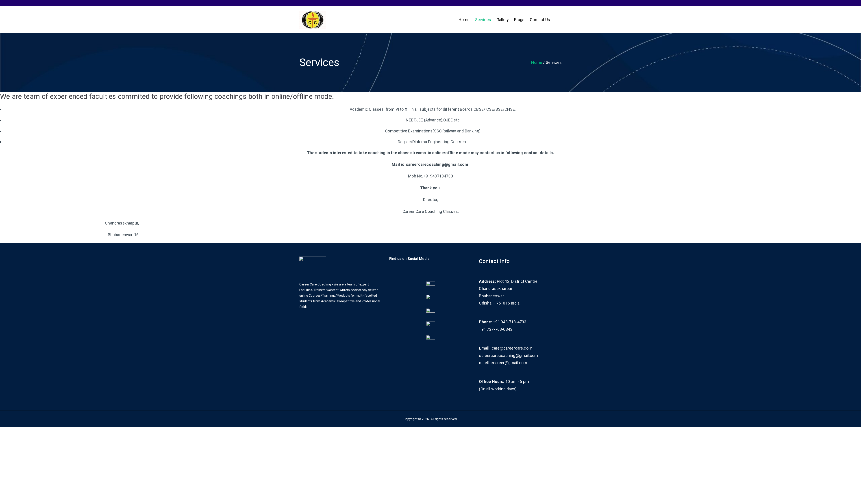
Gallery (502, 19)
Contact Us (540, 19)
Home (464, 19)
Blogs (519, 19)
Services (483, 19)
